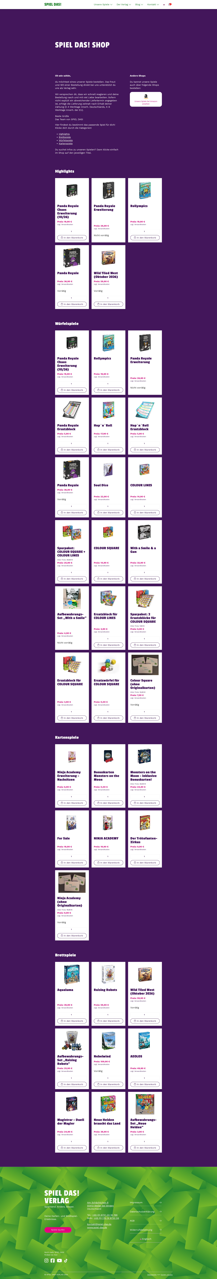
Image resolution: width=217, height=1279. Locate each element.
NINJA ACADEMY (106, 838)
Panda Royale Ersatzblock (68, 427)
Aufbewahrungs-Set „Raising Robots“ (70, 1060)
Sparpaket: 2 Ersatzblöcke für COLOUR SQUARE (143, 618)
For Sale (63, 838)
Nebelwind (102, 1056)
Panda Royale (68, 273)
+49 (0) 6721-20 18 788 (104, 1215)
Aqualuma (65, 990)
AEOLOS (136, 1056)
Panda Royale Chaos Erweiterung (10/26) (68, 211)
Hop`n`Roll (103, 425)
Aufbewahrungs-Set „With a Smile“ (72, 616)
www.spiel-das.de (97, 1227)
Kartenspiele (66, 143)
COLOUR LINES (141, 485)
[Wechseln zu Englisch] (164, 4)
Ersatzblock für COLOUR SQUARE (70, 682)
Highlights (64, 134)
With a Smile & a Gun (143, 550)
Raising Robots (105, 990)
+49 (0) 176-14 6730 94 (106, 1218)
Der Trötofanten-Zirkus (143, 840)
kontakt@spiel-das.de (99, 1224)
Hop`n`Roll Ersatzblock (139, 427)
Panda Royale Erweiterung (104, 208)
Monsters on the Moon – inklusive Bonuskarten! (143, 776)
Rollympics (139, 206)
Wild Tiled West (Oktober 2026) (106, 275)
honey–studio (167, 1274)
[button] (170, 4)
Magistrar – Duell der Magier (70, 1122)
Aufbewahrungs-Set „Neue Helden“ (143, 1123)
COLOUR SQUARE (106, 548)
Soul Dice (101, 485)
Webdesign (152, 1274)
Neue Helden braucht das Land (107, 1122)
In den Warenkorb (73, 237)
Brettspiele (65, 137)
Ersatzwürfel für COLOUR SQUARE (106, 682)
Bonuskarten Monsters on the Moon (106, 776)
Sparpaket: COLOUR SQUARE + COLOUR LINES (71, 552)
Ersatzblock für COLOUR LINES (105, 616)
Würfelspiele (66, 140)
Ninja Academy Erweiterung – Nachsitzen (69, 776)
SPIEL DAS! (52, 4)
